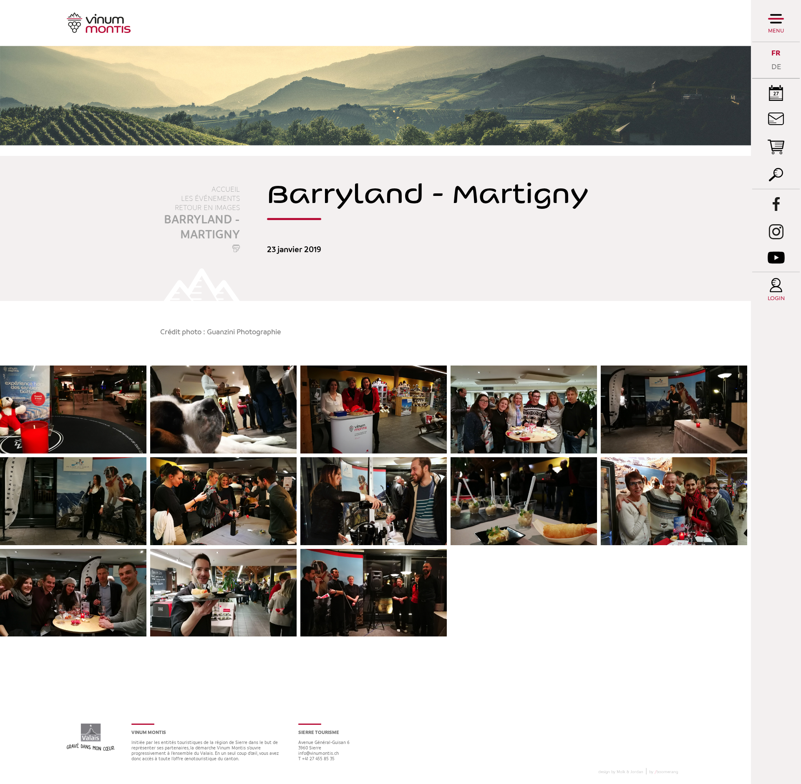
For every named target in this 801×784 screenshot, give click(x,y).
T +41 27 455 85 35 (316, 759)
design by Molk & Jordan (620, 772)
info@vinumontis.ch (318, 753)
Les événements (210, 199)
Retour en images (207, 208)
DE (776, 67)
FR (776, 53)
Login (776, 299)
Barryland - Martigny (202, 227)
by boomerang (663, 772)
